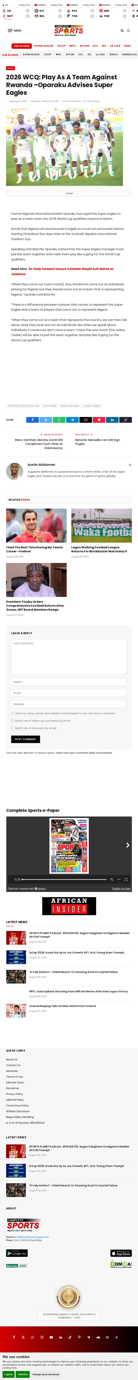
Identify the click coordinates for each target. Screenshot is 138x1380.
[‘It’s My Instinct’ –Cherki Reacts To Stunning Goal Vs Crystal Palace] (16, 977)
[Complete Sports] (69, 30)
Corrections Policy (17, 1105)
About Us (11, 1059)
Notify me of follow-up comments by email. (43, 721)
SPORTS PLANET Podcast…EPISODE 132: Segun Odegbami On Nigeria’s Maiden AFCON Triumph (79, 935)
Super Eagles (44, 46)
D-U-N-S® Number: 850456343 (25, 1123)
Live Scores (22, 46)
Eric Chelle (49, 405)
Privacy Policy (14, 1094)
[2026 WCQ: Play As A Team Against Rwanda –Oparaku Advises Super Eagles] (64, 185)
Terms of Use (14, 1077)
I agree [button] (8, 1374)
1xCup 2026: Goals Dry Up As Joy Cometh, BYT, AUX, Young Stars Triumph (76, 952)
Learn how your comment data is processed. (84, 753)
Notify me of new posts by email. (36, 728)
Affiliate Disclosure (17, 1111)
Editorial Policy (15, 1100)
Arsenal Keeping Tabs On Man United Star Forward (62, 1006)
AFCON (84, 46)
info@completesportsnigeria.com (33, 1237)
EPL (104, 46)
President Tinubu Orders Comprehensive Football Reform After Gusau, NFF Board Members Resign (35, 606)
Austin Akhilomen (41, 465)
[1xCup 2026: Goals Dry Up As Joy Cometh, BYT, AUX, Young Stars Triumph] (16, 957)
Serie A (129, 46)
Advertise (12, 1071)
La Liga (115, 46)
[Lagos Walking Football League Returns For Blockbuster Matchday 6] (101, 526)
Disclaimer (12, 1088)
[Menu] (15, 30)
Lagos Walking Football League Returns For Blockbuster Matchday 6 (99, 549)
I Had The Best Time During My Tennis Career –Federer (34, 549)
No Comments (73, 101)
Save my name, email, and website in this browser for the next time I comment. (65, 713)
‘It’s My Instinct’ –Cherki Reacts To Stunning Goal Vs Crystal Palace (73, 972)
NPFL (72, 46)
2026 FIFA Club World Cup (23, 405)
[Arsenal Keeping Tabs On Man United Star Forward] (16, 1011)
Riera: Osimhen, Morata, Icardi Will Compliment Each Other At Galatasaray (39, 444)
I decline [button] (22, 1374)
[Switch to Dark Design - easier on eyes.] (128, 30)
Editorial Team (15, 1082)
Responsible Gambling (20, 1117)
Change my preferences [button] (46, 1374)
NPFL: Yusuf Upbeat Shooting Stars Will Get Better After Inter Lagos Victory (78, 991)
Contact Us (13, 1065)
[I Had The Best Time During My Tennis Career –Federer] (36, 526)
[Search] (122, 30)
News (10, 68)
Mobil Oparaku (70, 405)
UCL (95, 46)
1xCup (61, 46)
